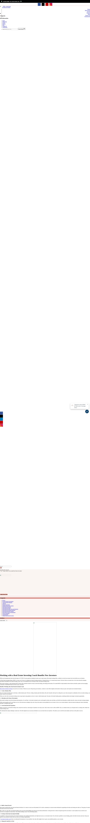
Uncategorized (5, 614)
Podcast (88, 12)
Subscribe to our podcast (11, 1)
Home (88, 9)
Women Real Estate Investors (8, 615)
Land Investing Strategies (7, 602)
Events (88, 11)
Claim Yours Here (4, 594)
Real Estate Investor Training (8, 611)
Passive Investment (6, 604)
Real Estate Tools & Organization (8, 612)
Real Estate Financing (6, 606)
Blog (89, 14)
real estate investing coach (6, 819)
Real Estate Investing (6, 608)
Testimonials (87, 16)
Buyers (3, 600)
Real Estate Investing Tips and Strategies (10, 609)
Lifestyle (4, 603)
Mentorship (87, 10)
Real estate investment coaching (6, 688)
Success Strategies (5, 613)
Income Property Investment (7, 601)
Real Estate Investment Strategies (8, 610)
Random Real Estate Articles (8, 605)
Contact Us (87, 15)
